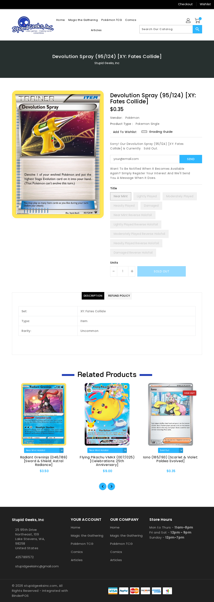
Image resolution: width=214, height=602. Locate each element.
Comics (77, 552)
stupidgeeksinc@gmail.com (33, 566)
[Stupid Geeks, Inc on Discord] (36, 4)
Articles (77, 560)
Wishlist (205, 4)
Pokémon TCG (82, 543)
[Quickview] (20, 472)
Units (114, 262)
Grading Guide (161, 132)
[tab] (93, 296)
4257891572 (24, 557)
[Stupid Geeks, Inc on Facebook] (6, 4)
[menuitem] (60, 20)
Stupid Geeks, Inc (107, 63)
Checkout (185, 4)
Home (75, 527)
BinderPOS (20, 595)
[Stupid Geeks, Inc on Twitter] (14, 4)
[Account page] (188, 21)
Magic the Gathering (87, 535)
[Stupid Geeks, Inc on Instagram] (21, 4)
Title (113, 188)
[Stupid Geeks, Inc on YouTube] (29, 4)
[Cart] (198, 21)
